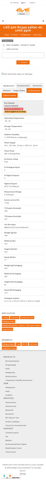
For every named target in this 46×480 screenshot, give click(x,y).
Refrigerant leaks (8, 344)
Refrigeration (26, 35)
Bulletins (8, 440)
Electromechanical (12, 361)
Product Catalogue (12, 422)
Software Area (10, 406)
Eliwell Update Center (13, 448)
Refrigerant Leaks (9, 321)
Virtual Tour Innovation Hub (15, 425)
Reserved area (10, 402)
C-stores (5, 318)
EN (24, 3)
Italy (14, 3)
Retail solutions (11, 376)
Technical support (12, 433)
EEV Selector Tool (12, 418)
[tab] (9, 85)
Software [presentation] (6, 90)
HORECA (8, 395)
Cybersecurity (10, 452)
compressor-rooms (9, 348)
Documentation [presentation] (23, 86)
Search (24, 62)
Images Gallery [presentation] (19, 90)
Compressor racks (27, 318)
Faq (6, 436)
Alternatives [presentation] (35, 91)
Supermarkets (7, 329)
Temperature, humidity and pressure (18, 380)
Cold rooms (37, 35)
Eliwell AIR (9, 410)
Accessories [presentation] (37, 86)
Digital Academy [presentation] (9, 95)
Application (12, 49)
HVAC (7, 369)
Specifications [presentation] (8, 86)
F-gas (18, 344)
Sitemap (23, 474)
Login (31, 3)
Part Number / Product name (20, 45)
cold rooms (33, 344)
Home (7, 35)
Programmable (10, 365)
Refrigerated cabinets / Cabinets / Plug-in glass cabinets (22, 325)
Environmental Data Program (16, 444)
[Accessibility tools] (10, 476)
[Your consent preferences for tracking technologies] (4, 476)
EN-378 (24, 344)
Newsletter (9, 414)
